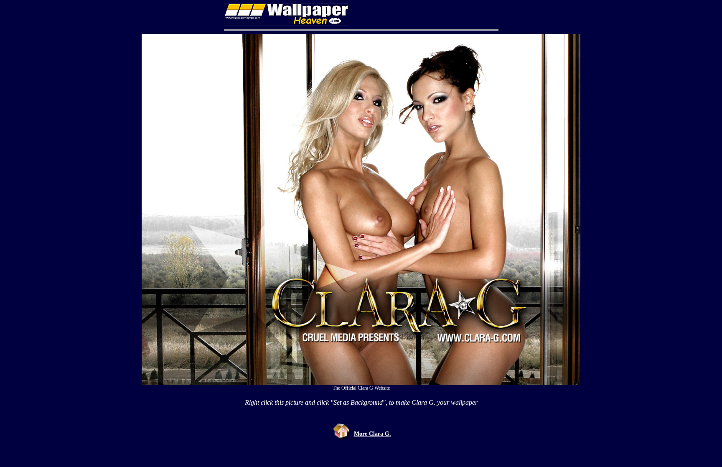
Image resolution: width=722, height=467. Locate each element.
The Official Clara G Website (361, 388)
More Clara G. (372, 434)
